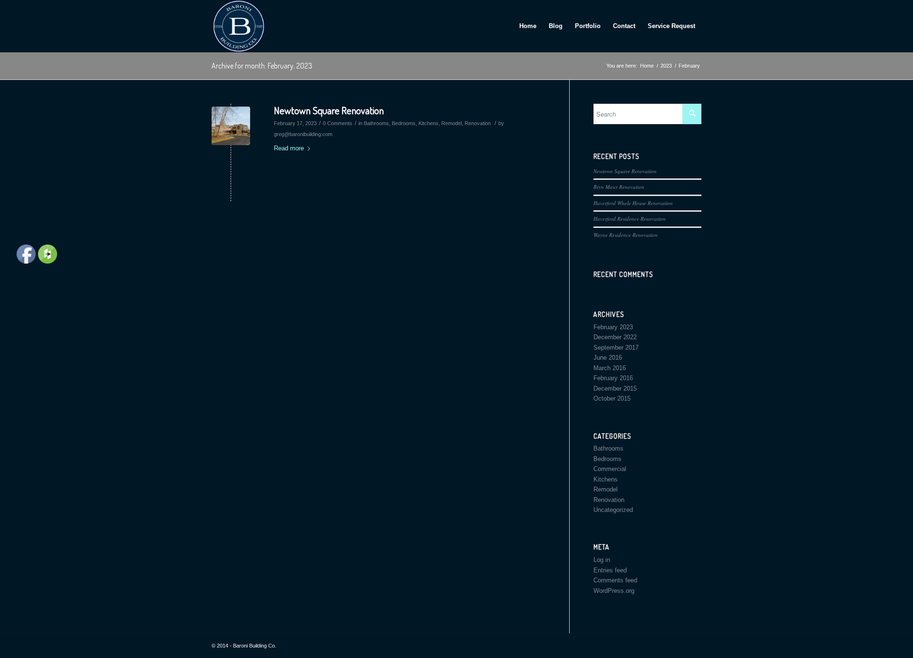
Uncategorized (613, 509)
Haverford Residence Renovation (629, 218)
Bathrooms (376, 123)
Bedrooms (404, 123)
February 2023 (613, 327)
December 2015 (615, 388)
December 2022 (615, 337)
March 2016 (609, 368)
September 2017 (616, 347)
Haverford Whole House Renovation (633, 202)
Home (527, 25)
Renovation (478, 123)
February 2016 (613, 378)
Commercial (609, 468)
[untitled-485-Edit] (231, 126)
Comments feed (615, 580)
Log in (601, 559)
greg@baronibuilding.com (303, 134)
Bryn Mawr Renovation (618, 186)
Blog (556, 25)
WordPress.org (613, 590)
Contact (624, 25)
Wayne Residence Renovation (625, 234)
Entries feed (610, 570)
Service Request (671, 25)
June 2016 (607, 357)
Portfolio (588, 25)
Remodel (451, 123)
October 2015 (612, 398)
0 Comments (337, 123)
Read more (289, 148)
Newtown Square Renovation (329, 110)
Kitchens (428, 123)
